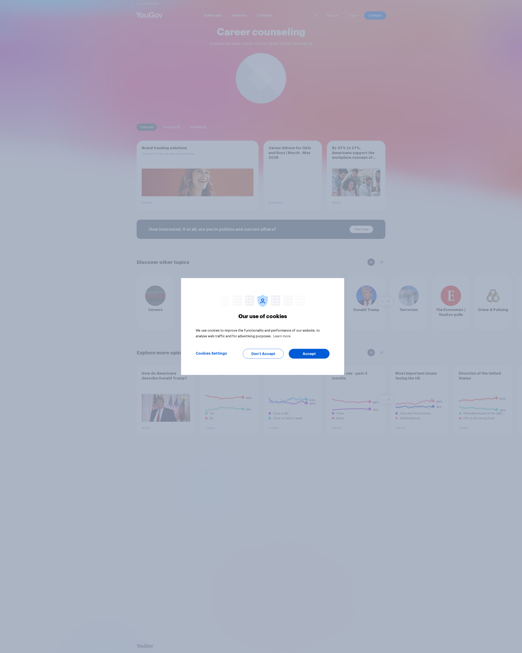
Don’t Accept (263, 354)
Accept (309, 354)
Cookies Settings (211, 353)
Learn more (282, 336)
